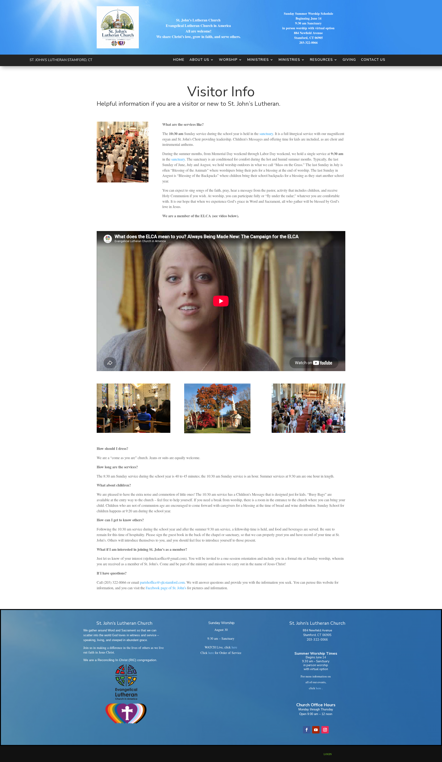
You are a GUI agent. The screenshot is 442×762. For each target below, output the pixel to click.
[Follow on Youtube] (316, 729)
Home (178, 59)
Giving (349, 59)
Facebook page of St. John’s (166, 587)
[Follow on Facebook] (306, 729)
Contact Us (373, 59)
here (234, 647)
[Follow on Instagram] (325, 729)
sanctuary (266, 133)
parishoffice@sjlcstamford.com (162, 582)
